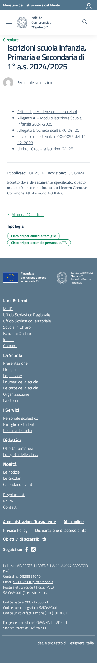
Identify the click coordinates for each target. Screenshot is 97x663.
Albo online (74, 521)
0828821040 (30, 576)
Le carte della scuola (20, 388)
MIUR (8, 308)
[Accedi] (89, 5)
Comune (10, 346)
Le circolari (12, 478)
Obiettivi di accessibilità (24, 539)
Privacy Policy (15, 530)
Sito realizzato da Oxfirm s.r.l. (25, 628)
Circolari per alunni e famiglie (33, 235)
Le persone (12, 375)
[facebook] (26, 549)
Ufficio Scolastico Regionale (26, 315)
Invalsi (8, 339)
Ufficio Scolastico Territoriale (27, 321)
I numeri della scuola (20, 382)
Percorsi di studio (17, 430)
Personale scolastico (20, 418)
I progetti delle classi (20, 454)
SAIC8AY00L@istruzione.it (33, 581)
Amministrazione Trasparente (29, 521)
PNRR (8, 501)
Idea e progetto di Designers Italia (65, 643)
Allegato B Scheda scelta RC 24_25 (48, 130)
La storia (10, 400)
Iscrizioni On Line (17, 333)
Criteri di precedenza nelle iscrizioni (47, 112)
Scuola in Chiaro (17, 327)
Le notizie (11, 472)
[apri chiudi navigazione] (9, 22)
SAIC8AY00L (48, 607)
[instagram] (33, 549)
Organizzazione (16, 394)
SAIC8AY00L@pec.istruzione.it (26, 592)
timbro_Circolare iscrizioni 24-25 (45, 149)
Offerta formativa (18, 448)
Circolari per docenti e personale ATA (39, 242)
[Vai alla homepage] (22, 22)
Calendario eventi (18, 484)
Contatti (10, 507)
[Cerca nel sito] (85, 22)
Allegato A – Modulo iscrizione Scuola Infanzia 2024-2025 (49, 121)
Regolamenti (14, 495)
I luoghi (9, 369)
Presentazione (15, 363)
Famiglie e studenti (19, 424)
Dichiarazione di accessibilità (60, 530)
